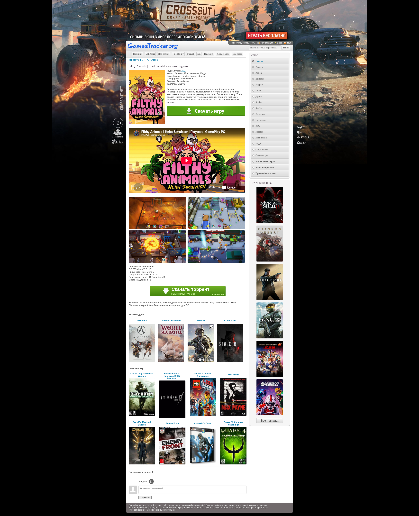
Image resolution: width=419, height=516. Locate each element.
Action (154, 59)
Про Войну (178, 54)
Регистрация (267, 43)
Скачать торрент (197, 291)
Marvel (190, 54)
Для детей (237, 54)
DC (198, 54)
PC (147, 59)
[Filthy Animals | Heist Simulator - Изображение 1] (158, 228)
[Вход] (151, 481)
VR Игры (150, 54)
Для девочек (223, 54)
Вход (279, 43)
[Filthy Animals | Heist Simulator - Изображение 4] (217, 262)
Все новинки (270, 420)
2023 (184, 70)
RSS (289, 43)
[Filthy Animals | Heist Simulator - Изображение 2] (217, 228)
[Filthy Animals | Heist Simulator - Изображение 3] (158, 262)
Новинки (137, 54)
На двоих (208, 54)
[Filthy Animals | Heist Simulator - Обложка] (147, 123)
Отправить (145, 497)
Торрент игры (136, 59)
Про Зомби (163, 54)
